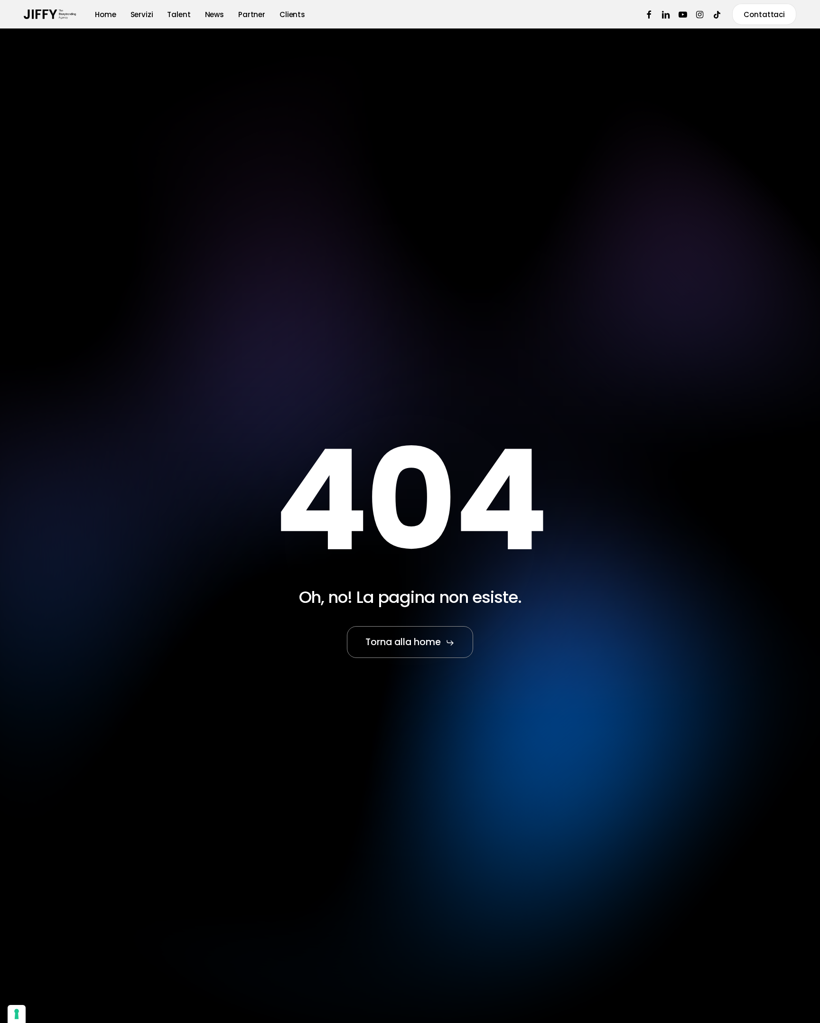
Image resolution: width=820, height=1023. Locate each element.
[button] (410, 643)
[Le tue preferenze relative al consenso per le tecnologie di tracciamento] (17, 1014)
